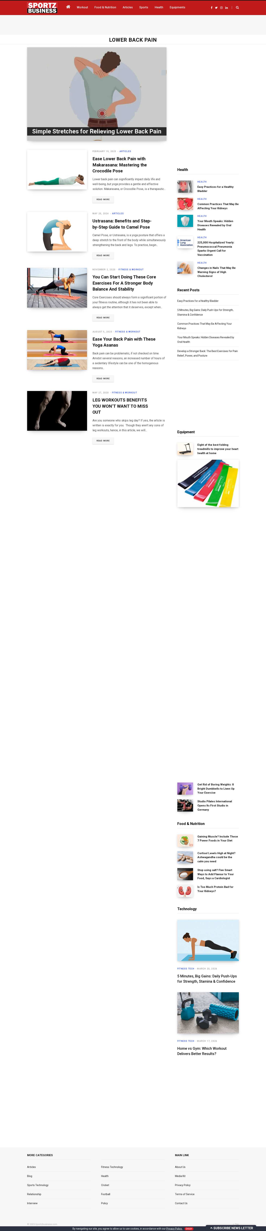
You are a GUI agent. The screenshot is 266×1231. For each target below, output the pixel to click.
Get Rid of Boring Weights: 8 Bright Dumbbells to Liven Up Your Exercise (216, 789)
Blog (29, 1176)
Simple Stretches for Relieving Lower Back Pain (96, 131)
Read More (103, 199)
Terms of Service (185, 1194)
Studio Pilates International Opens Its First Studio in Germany (214, 805)
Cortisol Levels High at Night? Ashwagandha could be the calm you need (216, 857)
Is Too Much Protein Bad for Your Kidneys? (215, 889)
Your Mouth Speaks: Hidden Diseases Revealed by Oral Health (215, 225)
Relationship (34, 1194)
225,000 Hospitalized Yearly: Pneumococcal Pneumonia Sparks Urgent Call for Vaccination (215, 248)
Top (237, 1224)
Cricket (105, 1185)
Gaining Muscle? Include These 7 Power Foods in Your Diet (217, 838)
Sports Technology (37, 1185)
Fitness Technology (112, 1167)
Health (202, 182)
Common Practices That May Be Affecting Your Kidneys (218, 206)
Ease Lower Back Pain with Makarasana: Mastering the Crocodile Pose (119, 164)
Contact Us (181, 1203)
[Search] (235, 7)
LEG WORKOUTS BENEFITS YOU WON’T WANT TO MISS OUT (120, 406)
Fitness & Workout (131, 269)
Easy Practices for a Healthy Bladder (215, 189)
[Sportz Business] (42, 7)
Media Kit (180, 1176)
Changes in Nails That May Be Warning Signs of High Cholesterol (216, 272)
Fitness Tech (185, 968)
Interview (32, 1203)
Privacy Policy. (174, 1228)
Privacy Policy (183, 1185)
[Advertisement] (133, 24)
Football (105, 1194)
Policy (104, 1203)
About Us (180, 1167)
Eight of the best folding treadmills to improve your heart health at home (217, 449)
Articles (125, 151)
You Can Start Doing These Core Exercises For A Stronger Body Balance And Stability (124, 283)
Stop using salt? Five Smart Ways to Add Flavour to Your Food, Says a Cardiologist (215, 874)
